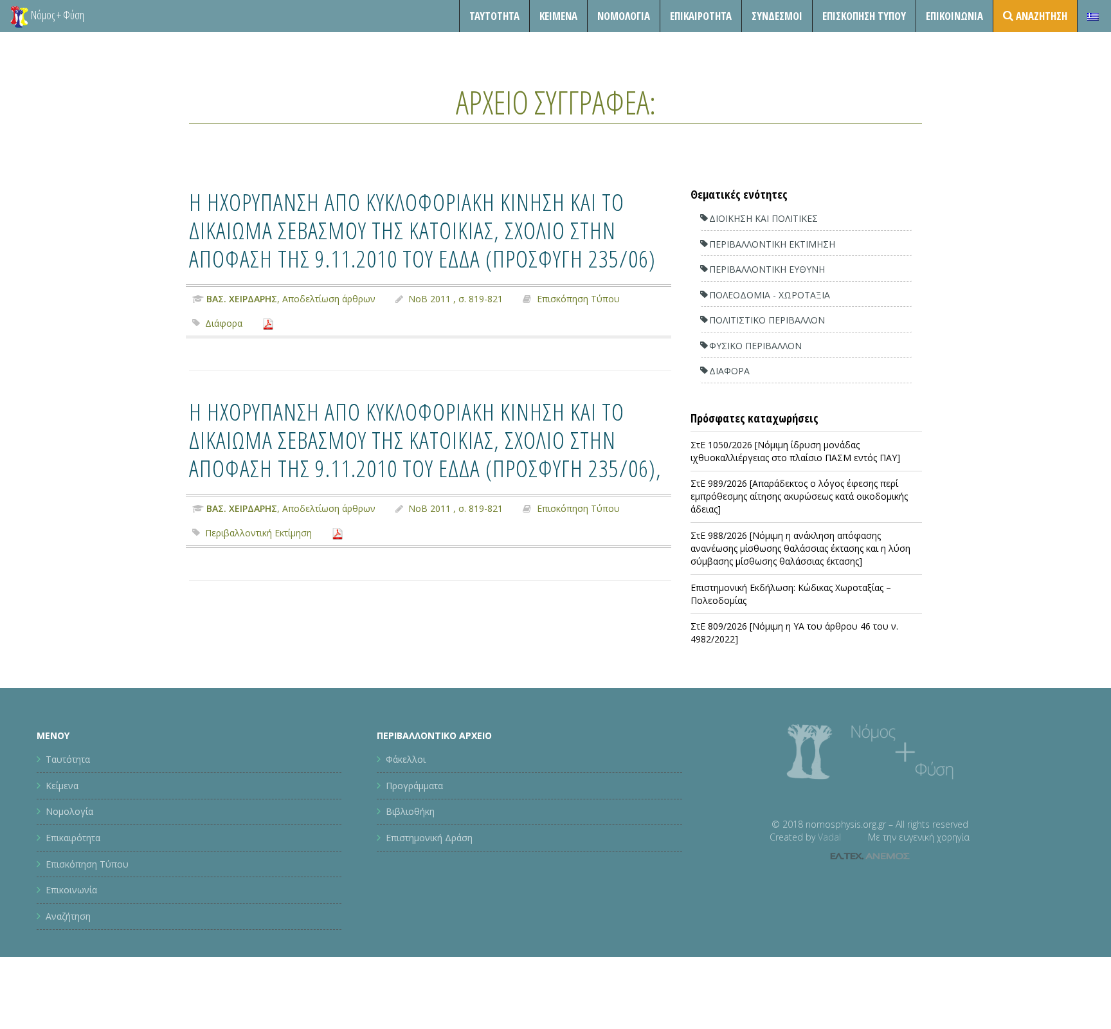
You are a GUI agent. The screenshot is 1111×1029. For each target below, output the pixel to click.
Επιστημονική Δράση (429, 838)
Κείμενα (558, 15)
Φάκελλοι (406, 759)
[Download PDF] (268, 323)
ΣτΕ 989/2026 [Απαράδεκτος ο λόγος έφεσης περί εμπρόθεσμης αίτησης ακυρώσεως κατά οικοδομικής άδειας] (799, 496)
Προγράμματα (414, 785)
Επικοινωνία (954, 15)
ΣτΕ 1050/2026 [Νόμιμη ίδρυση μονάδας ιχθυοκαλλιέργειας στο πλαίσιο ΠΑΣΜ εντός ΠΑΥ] (795, 451)
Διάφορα (223, 323)
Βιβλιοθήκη (410, 811)
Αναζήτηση (68, 916)
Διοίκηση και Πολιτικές (763, 218)
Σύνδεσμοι (777, 15)
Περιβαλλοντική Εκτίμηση (258, 533)
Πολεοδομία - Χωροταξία (769, 295)
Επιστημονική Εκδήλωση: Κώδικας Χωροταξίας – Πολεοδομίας (791, 593)
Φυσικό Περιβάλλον (755, 346)
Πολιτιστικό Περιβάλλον (767, 320)
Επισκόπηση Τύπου (864, 15)
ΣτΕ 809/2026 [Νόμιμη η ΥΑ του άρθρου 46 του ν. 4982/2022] (794, 632)
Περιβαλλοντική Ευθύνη (767, 269)
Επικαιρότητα (73, 838)
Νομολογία (623, 15)
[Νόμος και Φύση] (19, 16)
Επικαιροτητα (701, 15)
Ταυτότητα (494, 15)
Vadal (829, 837)
